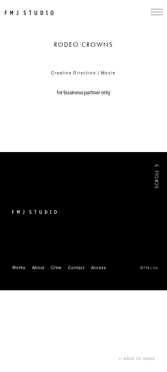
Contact (76, 267)
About (38, 267)
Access (98, 267)
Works (19, 267)
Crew (56, 267)
